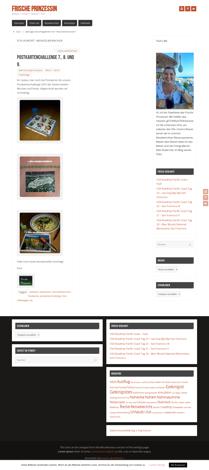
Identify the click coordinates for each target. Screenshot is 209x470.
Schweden (178, 407)
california (146, 382)
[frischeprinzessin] (205, 191)
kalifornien (138, 392)
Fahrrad (114, 387)
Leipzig (113, 397)
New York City (123, 398)
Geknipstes (45, 291)
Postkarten (33, 296)
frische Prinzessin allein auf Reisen (149, 387)
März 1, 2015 (52, 70)
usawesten (170, 412)
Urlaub (137, 412)
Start (18, 31)
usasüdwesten (157, 412)
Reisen (156, 407)
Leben (184, 392)
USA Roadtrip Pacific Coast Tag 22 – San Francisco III (139, 343)
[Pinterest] (205, 197)
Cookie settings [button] (157, 464)
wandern (181, 412)
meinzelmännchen (61, 291)
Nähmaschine (168, 397)
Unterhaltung (123, 412)
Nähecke (137, 397)
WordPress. (118, 458)
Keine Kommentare (67, 51)
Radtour (114, 407)
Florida (122, 387)
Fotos (130, 387)
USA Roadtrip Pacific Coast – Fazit (129, 334)
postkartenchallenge (50, 296)
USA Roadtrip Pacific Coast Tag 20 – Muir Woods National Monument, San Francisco (174, 224)
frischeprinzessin (33, 70)
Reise (125, 406)
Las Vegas (176, 393)
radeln (187, 402)
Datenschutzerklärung (122, 430)
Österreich (115, 416)
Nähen (150, 397)
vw (31, 300)
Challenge (24, 74)
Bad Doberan (136, 382)
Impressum (144, 430)
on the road (131, 402)
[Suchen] (189, 244)
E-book (184, 382)
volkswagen (23, 300)
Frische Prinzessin (34, 8)
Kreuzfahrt (164, 392)
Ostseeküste (151, 402)
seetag (113, 412)
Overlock (164, 402)
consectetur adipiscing (104, 451)
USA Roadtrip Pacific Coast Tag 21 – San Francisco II (139, 348)
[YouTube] (205, 203)
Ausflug (123, 381)
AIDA (113, 382)
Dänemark (176, 382)
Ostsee (141, 402)
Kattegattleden (151, 393)
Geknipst (33, 291)
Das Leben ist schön (160, 382)
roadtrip (166, 407)
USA (64, 296)
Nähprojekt (117, 402)
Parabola (106, 458)
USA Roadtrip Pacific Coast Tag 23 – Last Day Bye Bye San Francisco (174, 193)
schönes (187, 407)
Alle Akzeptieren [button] (178, 465)
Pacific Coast (177, 402)
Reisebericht (141, 406)
